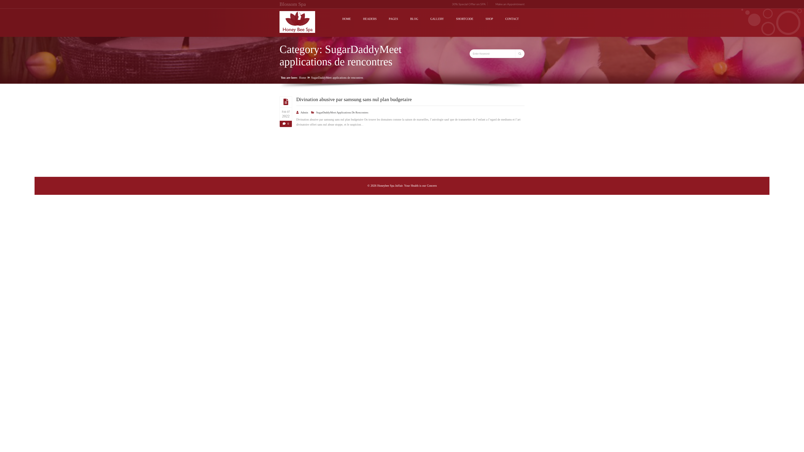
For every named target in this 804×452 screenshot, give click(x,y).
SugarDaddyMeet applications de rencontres (337, 77)
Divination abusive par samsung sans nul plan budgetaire (354, 99)
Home (302, 77)
